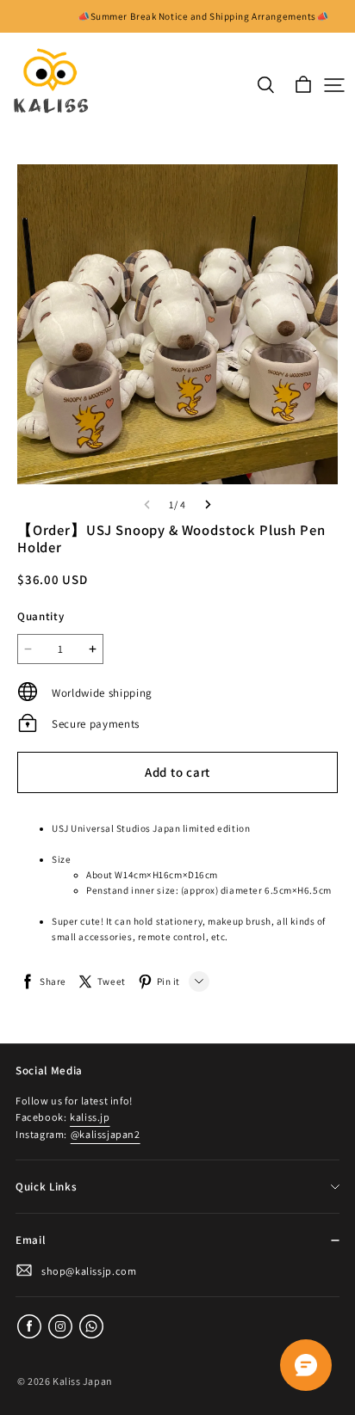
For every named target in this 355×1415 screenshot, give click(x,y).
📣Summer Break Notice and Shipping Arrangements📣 (203, 16)
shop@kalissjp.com (88, 1270)
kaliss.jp (89, 1116)
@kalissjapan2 (105, 1134)
